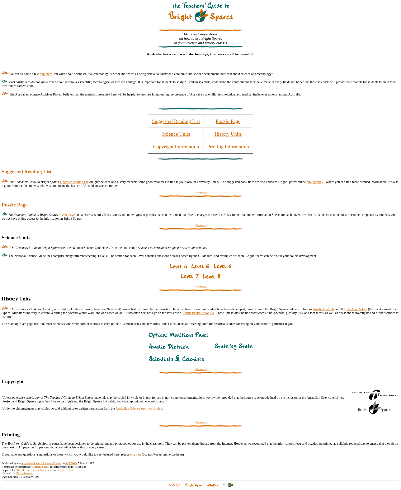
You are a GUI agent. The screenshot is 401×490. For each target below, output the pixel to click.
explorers (46, 74)
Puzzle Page (228, 121)
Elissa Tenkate (66, 470)
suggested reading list (74, 182)
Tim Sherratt (23, 470)
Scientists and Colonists (198, 313)
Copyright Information (176, 146)
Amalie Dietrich (323, 309)
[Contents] (201, 192)
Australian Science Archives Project (139, 408)
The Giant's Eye (356, 309)
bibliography (315, 182)
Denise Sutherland (42, 470)
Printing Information (228, 146)
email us (135, 454)
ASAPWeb (71, 463)
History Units (228, 134)
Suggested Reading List (176, 121)
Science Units (176, 134)
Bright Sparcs (41, 466)
